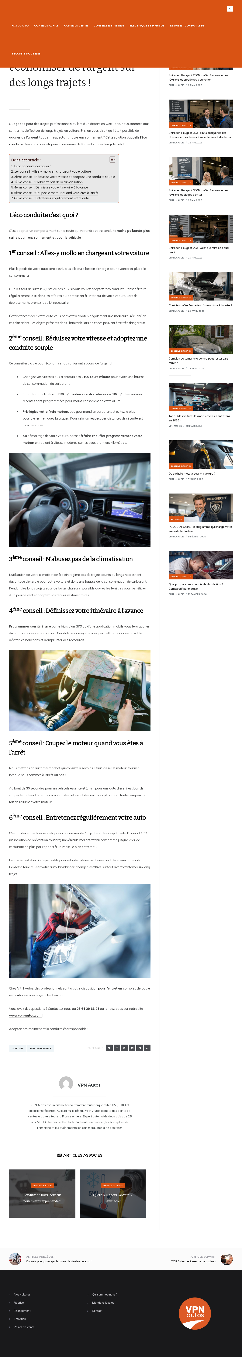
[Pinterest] (139, 1048)
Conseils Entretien (109, 25)
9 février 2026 (197, 536)
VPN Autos (21, 97)
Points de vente (24, 1327)
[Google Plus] (124, 1048)
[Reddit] (132, 1048)
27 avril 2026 (196, 368)
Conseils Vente (76, 25)
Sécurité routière (26, 53)
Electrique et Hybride (147, 25)
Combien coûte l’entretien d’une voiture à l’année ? (200, 305)
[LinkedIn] (147, 1048)
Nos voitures (22, 1294)
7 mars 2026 (195, 479)
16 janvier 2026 (197, 594)
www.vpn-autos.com (25, 1015)
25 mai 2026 (195, 200)
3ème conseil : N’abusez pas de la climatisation (48, 182)
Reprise (19, 1302)
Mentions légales (103, 1302)
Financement (22, 1311)
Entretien (20, 1319)
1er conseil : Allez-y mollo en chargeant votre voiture (53, 171)
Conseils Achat (46, 25)
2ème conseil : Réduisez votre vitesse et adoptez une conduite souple (64, 177)
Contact (97, 1311)
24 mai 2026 (195, 257)
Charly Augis (176, 85)
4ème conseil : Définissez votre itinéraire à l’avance (51, 187)
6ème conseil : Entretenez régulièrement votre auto (51, 198)
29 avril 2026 (196, 311)
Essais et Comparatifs (187, 25)
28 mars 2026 (194, 426)
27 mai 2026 (195, 85)
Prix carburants (40, 1048)
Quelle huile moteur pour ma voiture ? (192, 473)
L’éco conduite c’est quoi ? (32, 166)
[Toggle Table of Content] (110, 159)
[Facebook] (117, 1048)
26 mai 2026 (195, 142)
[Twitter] (109, 1048)
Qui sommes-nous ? (105, 1294)
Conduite (18, 1048)
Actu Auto (20, 25)
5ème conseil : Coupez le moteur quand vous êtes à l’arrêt (56, 193)
